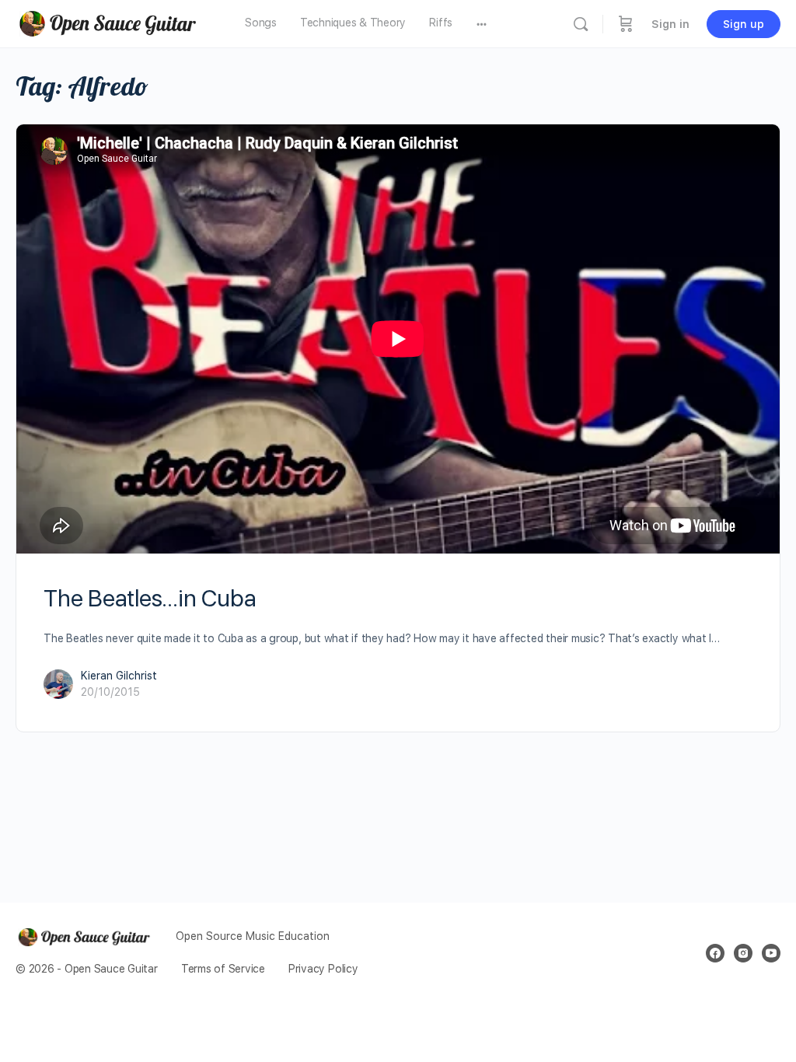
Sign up (743, 24)
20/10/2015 (110, 692)
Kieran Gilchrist (119, 675)
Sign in (670, 24)
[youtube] (771, 953)
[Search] (580, 24)
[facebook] (715, 953)
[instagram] (743, 953)
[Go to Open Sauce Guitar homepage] (113, 22)
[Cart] (626, 23)
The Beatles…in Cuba (150, 598)
